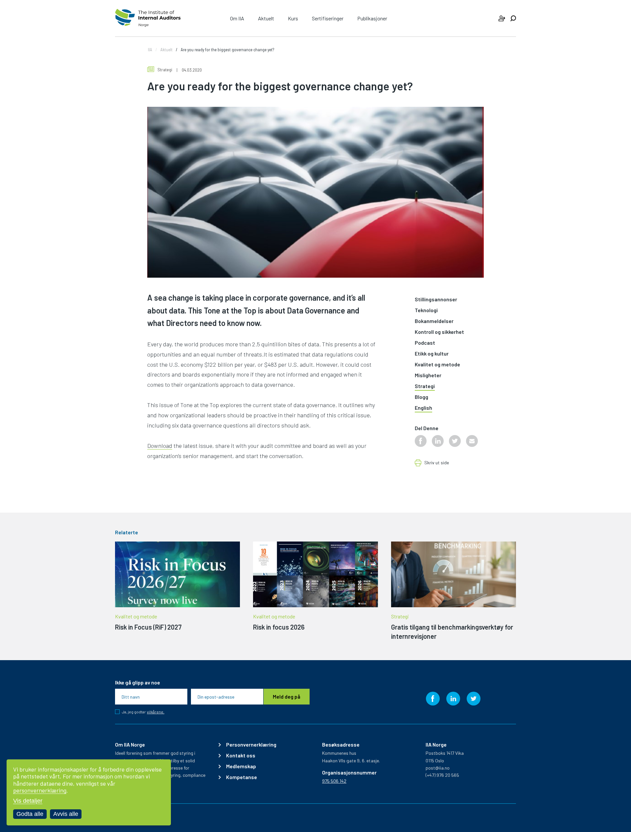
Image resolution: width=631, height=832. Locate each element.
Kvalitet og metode (437, 364)
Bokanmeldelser (434, 321)
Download (159, 445)
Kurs (293, 18)
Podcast (425, 343)
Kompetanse (241, 777)
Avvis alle (65, 814)
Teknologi (426, 310)
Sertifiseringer (327, 18)
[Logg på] (502, 18)
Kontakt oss (240, 755)
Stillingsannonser (436, 299)
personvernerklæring (39, 790)
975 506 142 (334, 781)
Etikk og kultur (432, 354)
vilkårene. (155, 712)
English (423, 408)
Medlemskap (241, 766)
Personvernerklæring (251, 744)
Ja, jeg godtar (143, 711)
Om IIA (237, 18)
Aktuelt (266, 18)
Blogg (421, 397)
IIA (150, 49)
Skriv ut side (436, 462)
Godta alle (29, 814)
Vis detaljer (27, 800)
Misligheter (428, 375)
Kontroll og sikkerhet (439, 332)
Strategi (164, 69)
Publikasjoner (372, 18)
